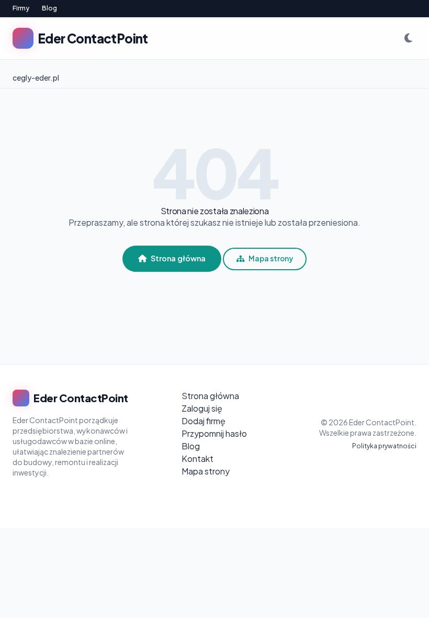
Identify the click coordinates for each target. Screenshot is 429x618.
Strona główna (178, 258)
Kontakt (197, 458)
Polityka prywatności (384, 446)
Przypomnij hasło (214, 433)
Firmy (21, 8)
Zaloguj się (202, 408)
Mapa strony (271, 258)
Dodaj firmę (203, 420)
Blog (49, 8)
